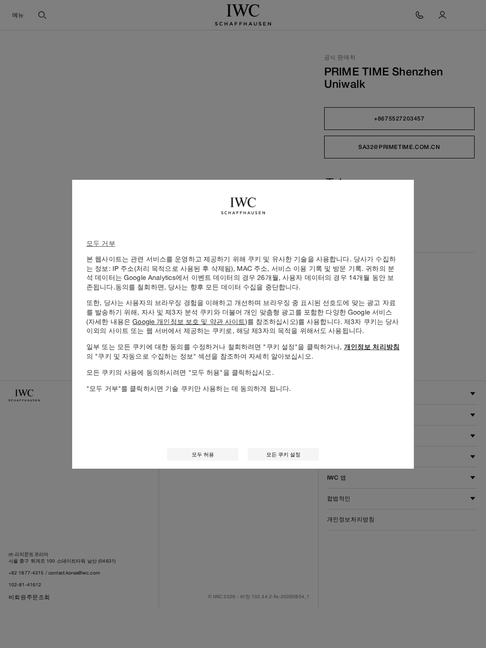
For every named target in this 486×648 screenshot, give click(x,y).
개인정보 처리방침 (372, 347)
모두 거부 (100, 243)
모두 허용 (203, 454)
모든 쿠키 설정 (283, 454)
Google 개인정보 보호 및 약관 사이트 (188, 321)
